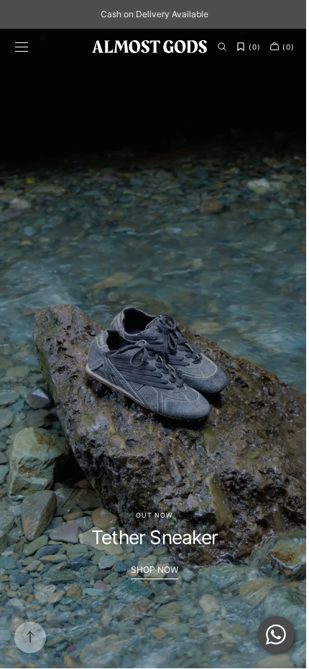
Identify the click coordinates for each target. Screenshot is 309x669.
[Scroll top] (30, 637)
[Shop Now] (149, 348)
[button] (21, 46)
